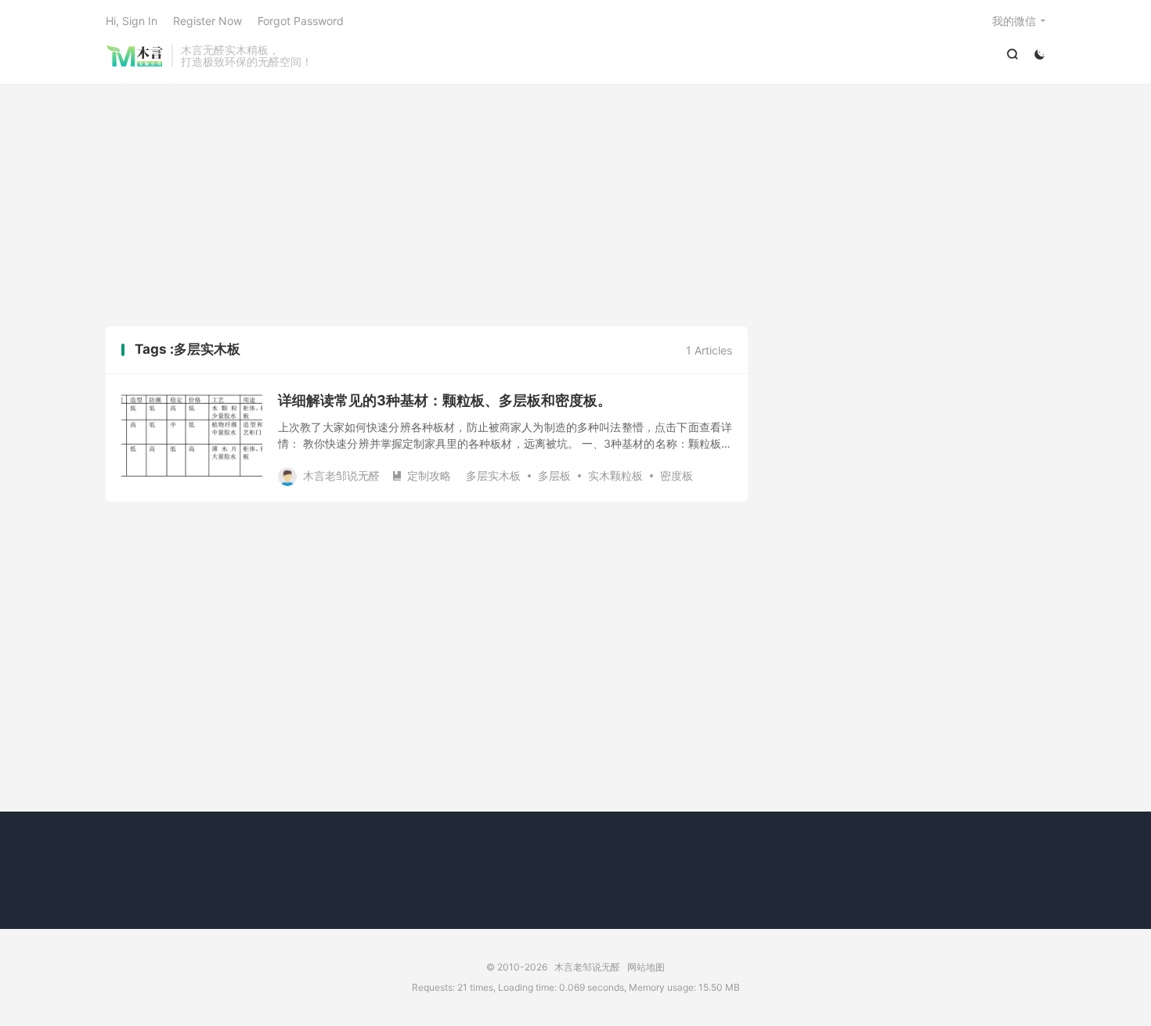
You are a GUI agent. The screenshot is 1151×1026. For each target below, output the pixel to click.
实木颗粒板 (615, 475)
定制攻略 (421, 475)
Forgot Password (301, 20)
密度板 (676, 475)
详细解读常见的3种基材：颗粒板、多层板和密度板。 (445, 400)
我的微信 (1014, 20)
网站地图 (646, 967)
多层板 (554, 475)
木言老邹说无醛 (135, 55)
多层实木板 (493, 475)
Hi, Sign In (131, 20)
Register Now (207, 20)
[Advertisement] (575, 209)
